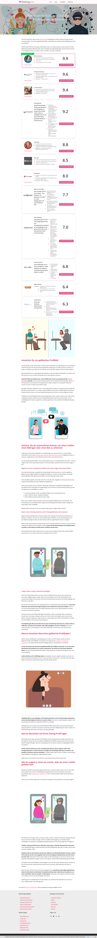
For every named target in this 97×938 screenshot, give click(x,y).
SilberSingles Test (24, 916)
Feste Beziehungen (25, 897)
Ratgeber (62, 2)
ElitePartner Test (24, 925)
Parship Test (23, 921)
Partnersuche (33, 887)
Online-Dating (43, 39)
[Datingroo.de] (27, 2)
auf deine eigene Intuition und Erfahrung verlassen (48, 455)
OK (88, 936)
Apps (50, 2)
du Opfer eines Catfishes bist (38, 774)
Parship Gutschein (24, 930)
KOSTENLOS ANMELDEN (66, 64)
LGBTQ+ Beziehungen (25, 904)
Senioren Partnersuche (26, 902)
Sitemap (53, 909)
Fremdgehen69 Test (25, 923)
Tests (55, 2)
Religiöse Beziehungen (26, 909)
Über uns (70, 2)
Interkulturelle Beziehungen (27, 906)
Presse (53, 900)
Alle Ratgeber (54, 904)
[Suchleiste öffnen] (76, 2)
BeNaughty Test (24, 927)
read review (28, 65)
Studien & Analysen (56, 897)
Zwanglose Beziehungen (26, 900)
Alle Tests (53, 902)
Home (27, 887)
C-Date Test (23, 918)
